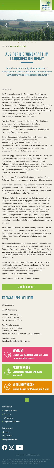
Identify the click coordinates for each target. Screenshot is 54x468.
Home (4, 46)
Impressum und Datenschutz (27, 455)
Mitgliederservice (10, 439)
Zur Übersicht (27, 287)
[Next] (47, 25)
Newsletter (7, 436)
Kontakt (6, 432)
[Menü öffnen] (3, 5)
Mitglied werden (10, 410)
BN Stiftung (8, 418)
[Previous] (6, 25)
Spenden (7, 414)
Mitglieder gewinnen (11, 421)
